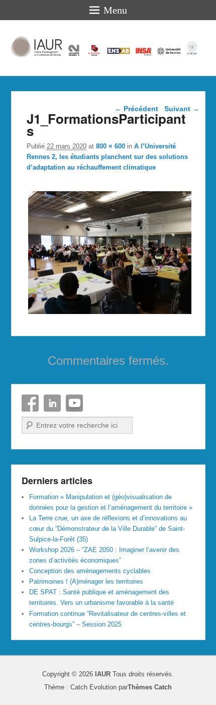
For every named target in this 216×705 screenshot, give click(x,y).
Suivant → (181, 109)
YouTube (74, 403)
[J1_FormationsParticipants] (110, 313)
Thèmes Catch (150, 687)
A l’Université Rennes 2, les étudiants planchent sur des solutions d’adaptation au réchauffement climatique (107, 156)
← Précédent (136, 109)
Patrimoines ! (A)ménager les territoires (86, 581)
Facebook (30, 403)
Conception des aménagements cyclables (90, 571)
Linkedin (52, 403)
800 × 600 (110, 146)
